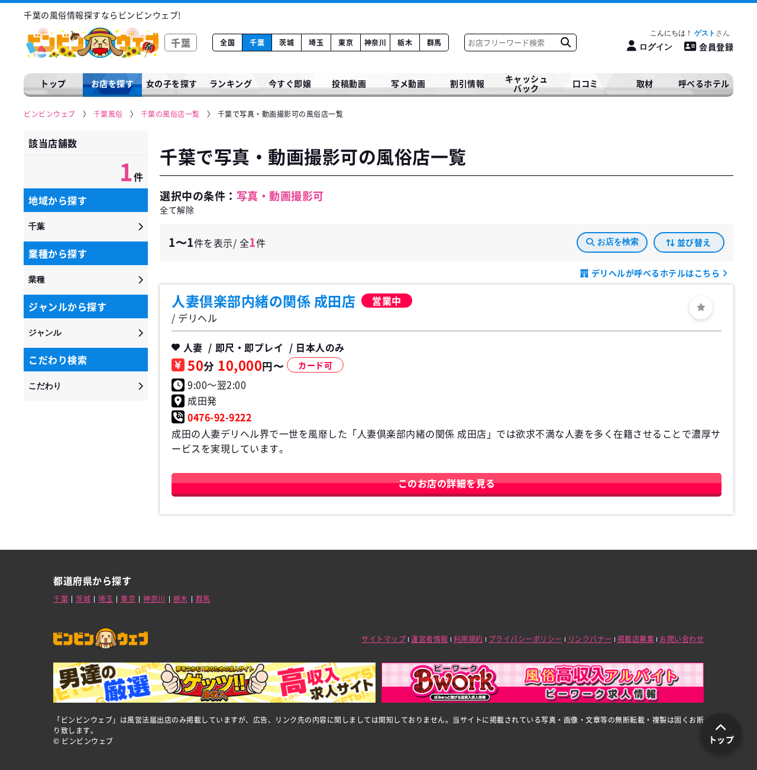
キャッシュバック (526, 83)
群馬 (434, 42)
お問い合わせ (681, 639)
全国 (227, 42)
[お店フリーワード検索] (565, 42)
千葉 (257, 42)
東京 (345, 42)
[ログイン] (701, 307)
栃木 (404, 42)
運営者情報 (429, 639)
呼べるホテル (704, 83)
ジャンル (45, 332)
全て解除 (177, 210)
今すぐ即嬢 (290, 83)
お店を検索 (618, 241)
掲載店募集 (636, 639)
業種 (36, 279)
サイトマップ (383, 639)
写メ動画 (408, 83)
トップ (53, 83)
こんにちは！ (683, 33)
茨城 (286, 42)
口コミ (585, 83)
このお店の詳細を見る (447, 483)
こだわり (45, 385)
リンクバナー (590, 639)
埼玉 (316, 42)
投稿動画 (349, 83)
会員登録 (716, 47)
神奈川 (375, 42)
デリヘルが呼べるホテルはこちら (655, 273)
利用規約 (468, 639)
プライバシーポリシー (525, 639)
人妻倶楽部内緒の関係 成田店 (263, 301)
